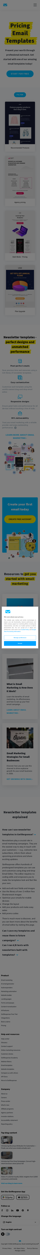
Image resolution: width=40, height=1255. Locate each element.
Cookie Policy (25, 629)
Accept (20, 643)
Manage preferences (20, 637)
